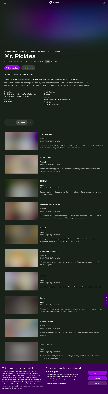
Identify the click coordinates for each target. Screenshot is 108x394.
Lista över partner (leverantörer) (56, 383)
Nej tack (97, 378)
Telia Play (8, 51)
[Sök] (103, 2)
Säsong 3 (41, 51)
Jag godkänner (97, 373)
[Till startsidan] (54, 3)
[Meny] (4, 3)
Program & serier (19, 51)
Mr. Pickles (32, 51)
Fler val (97, 383)
